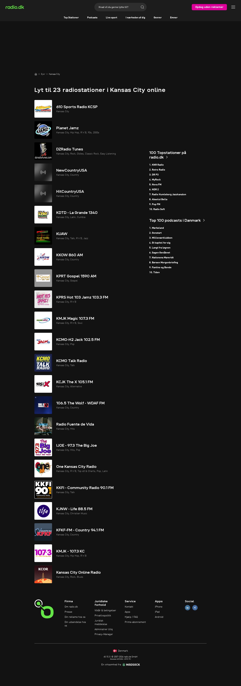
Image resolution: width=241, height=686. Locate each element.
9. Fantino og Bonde (160, 267)
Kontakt (129, 607)
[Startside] (35, 74)
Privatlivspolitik (103, 615)
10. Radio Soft (157, 209)
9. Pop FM (154, 204)
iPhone (158, 607)
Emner (173, 17)
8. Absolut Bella (158, 199)
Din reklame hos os (75, 617)
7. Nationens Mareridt (161, 257)
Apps (127, 612)
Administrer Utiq (104, 629)
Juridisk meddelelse (101, 623)
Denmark (122, 651)
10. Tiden (154, 272)
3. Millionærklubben (160, 238)
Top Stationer (71, 17)
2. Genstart (155, 233)
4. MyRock (155, 179)
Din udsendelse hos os (75, 624)
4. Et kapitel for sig (159, 243)
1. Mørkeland (156, 228)
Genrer (158, 17)
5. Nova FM (155, 184)
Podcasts (92, 17)
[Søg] (142, 7)
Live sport (111, 17)
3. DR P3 (154, 175)
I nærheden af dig (135, 17)
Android (159, 617)
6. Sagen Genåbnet (159, 252)
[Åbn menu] (233, 7)
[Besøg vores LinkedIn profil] (187, 608)
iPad (157, 612)
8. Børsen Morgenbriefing (163, 262)
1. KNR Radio (156, 165)
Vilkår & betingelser (105, 610)
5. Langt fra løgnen (159, 248)
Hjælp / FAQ (131, 617)
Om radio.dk (71, 607)
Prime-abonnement (135, 622)
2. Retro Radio (157, 170)
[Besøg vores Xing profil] (195, 608)
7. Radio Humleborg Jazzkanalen (167, 194)
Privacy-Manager (104, 634)
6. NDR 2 (154, 189)
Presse (68, 612)
